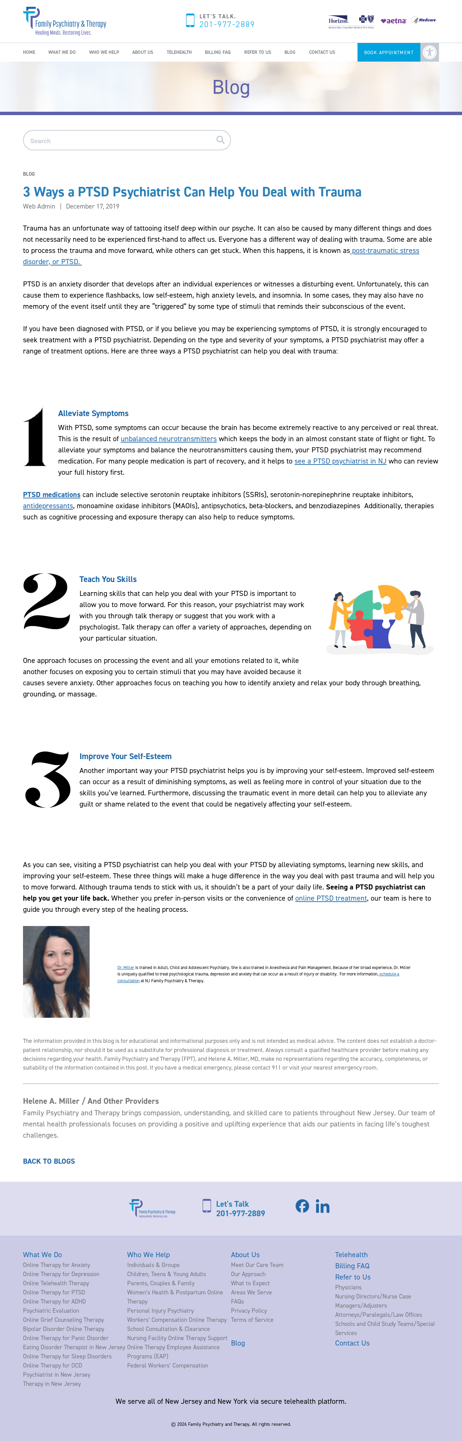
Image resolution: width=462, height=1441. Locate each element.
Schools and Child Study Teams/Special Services (385, 1328)
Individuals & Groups (153, 1264)
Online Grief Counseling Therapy (63, 1319)
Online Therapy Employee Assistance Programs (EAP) (173, 1351)
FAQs (237, 1301)
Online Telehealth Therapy (56, 1283)
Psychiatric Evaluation (51, 1310)
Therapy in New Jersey (52, 1383)
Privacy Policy (249, 1310)
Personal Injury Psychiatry (160, 1310)
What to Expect (250, 1283)
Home (29, 52)
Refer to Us (257, 52)
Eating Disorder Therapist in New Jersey (74, 1347)
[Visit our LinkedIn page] (323, 1212)
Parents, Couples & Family (160, 1283)
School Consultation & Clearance (168, 1328)
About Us (142, 52)
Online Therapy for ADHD (54, 1301)
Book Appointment (389, 52)
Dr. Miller (125, 967)
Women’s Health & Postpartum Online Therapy (175, 1297)
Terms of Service (252, 1319)
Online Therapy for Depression (61, 1273)
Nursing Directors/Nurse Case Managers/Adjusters (373, 1301)
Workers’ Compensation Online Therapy (177, 1319)
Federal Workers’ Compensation (167, 1365)
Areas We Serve (251, 1292)
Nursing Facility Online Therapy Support (177, 1337)
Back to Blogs (49, 1161)
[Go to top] (20, 1423)
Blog (290, 52)
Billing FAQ (218, 52)
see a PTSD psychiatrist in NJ (341, 460)
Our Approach (248, 1273)
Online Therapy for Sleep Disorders (67, 1356)
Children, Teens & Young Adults (166, 1273)
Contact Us (322, 52)
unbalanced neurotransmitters (169, 438)
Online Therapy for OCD (52, 1365)
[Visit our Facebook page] (302, 1210)
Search (222, 140)
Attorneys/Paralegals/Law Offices (378, 1314)
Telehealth (179, 52)
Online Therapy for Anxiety (56, 1264)
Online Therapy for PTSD (54, 1292)
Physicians (348, 1287)
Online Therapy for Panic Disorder (66, 1337)
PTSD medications (51, 494)
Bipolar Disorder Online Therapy (63, 1328)
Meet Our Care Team (257, 1264)
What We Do (62, 52)
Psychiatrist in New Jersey (56, 1374)
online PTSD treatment (331, 898)
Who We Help (104, 52)
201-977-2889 (227, 24)
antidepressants (48, 505)
